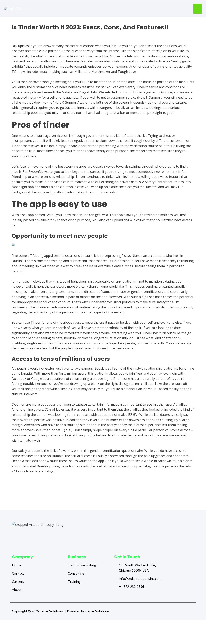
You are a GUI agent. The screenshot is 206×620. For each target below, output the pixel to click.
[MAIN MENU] (197, 9)
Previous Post (27, 494)
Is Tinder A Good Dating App (33, 34)
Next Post (181, 494)
